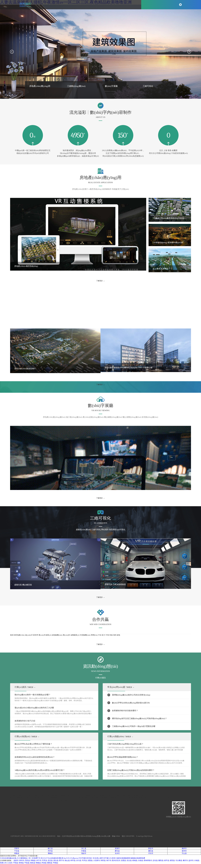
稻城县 (134, 860)
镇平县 (166, 860)
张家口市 (3, 863)
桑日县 (150, 851)
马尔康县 (179, 860)
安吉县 (129, 860)
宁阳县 (15, 863)
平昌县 (26, 863)
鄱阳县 (160, 860)
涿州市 (21, 860)
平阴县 (55, 863)
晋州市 (184, 851)
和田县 (103, 860)
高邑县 (27, 860)
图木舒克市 (116, 860)
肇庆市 (185, 860)
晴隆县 (16, 853)
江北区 (9, 863)
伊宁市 (38, 860)
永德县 (140, 860)
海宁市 (108, 860)
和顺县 (33, 860)
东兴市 (117, 853)
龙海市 (117, 848)
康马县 (117, 851)
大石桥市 (96, 860)
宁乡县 (16, 851)
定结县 (155, 860)
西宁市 (61, 860)
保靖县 (21, 863)
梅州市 (184, 848)
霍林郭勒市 (148, 860)
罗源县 (44, 863)
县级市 (15, 860)
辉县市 (150, 848)
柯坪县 (72, 860)
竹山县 (184, 853)
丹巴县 (50, 851)
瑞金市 (83, 853)
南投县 (32, 863)
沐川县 (78, 860)
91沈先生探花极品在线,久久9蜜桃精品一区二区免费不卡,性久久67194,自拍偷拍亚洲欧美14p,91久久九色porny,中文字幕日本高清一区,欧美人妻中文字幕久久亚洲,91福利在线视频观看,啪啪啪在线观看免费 (72, 858)
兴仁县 (83, 848)
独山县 (67, 860)
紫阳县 (49, 863)
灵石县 (50, 860)
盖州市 (191, 860)
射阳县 (172, 860)
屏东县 (55, 860)
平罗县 (44, 860)
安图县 (90, 860)
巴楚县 (83, 851)
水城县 (196, 860)
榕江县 (50, 848)
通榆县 (50, 853)
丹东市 (150, 853)
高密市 (16, 848)
